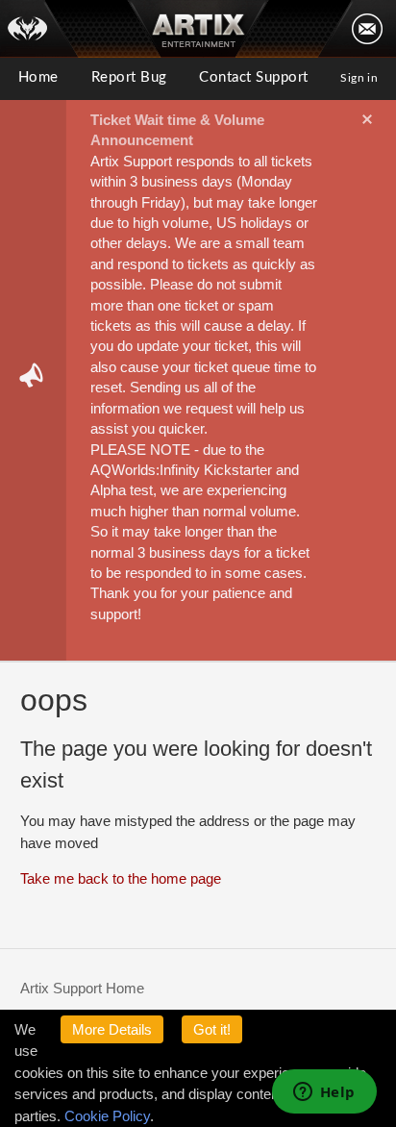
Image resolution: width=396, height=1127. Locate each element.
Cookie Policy (107, 1116)
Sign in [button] (359, 78)
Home (38, 77)
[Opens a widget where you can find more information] (324, 1093)
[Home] (39, 29)
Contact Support (253, 77)
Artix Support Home (82, 988)
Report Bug (129, 77)
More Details (112, 1029)
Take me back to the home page (120, 878)
